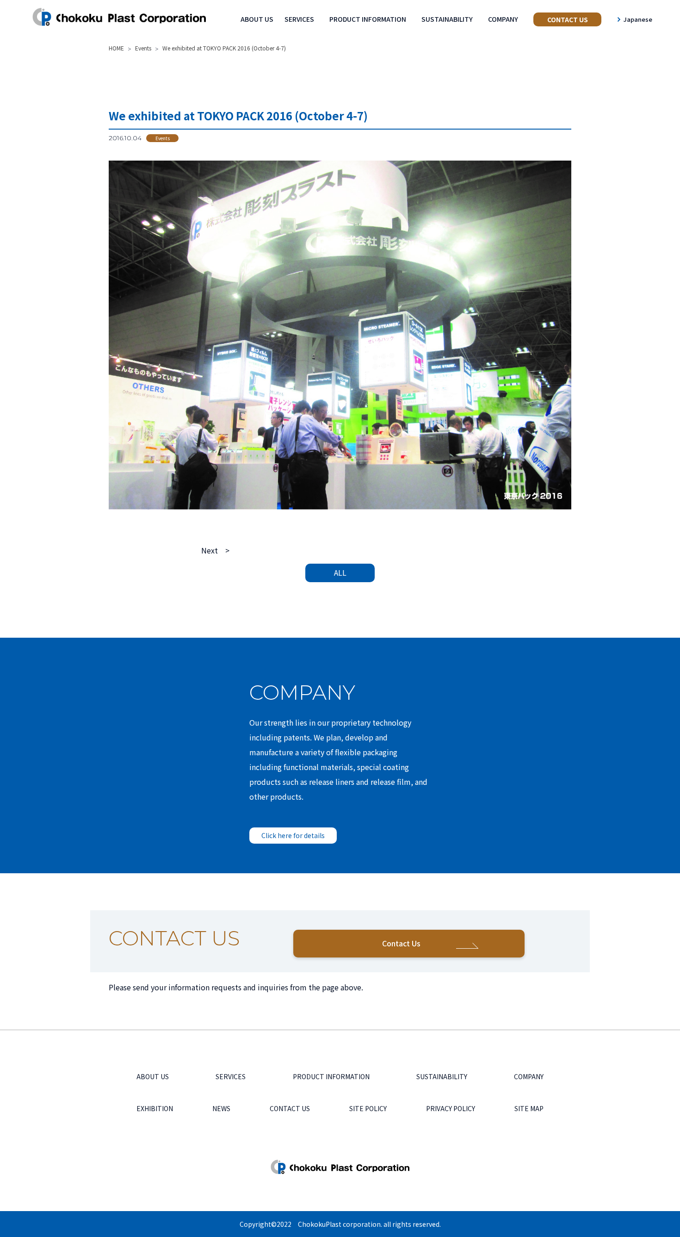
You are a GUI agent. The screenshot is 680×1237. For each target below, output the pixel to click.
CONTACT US (567, 19)
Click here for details (293, 835)
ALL (340, 572)
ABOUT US (257, 19)
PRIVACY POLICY (450, 1108)
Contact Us (401, 943)
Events (162, 138)
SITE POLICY (368, 1108)
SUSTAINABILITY (447, 19)
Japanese (638, 19)
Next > (215, 550)
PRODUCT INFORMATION (367, 19)
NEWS (221, 1108)
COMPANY (503, 19)
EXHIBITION (154, 1108)
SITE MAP (529, 1108)
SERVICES (299, 19)
